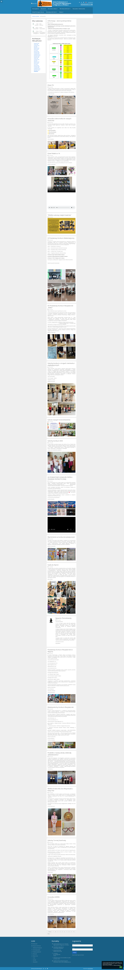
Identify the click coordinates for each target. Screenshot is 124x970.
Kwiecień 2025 (36, 62)
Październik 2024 (37, 69)
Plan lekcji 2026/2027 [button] (64, 8)
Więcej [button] (60, 12)
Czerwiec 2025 (36, 59)
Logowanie (90, 2)
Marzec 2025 (36, 63)
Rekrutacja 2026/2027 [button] (51, 12)
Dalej (48, 933)
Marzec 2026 (36, 49)
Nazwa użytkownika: (76, 943)
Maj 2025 (35, 60)
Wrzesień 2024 (36, 70)
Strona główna (35, 16)
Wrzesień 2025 (36, 56)
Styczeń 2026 (36, 51)
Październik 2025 (37, 55)
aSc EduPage (90, 968)
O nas (34, 958)
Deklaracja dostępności (37, 947)
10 (73, 931)
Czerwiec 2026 (36, 45)
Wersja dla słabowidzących (37, 968)
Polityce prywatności (117, 965)
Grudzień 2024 (36, 66)
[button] (83, 2)
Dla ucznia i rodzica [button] (52, 8)
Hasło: (73, 947)
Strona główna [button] (35, 8)
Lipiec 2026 (36, 44)
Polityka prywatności (37, 951)
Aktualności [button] (43, 8)
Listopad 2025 (36, 53)
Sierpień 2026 (36, 43)
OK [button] (120, 967)
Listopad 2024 (36, 67)
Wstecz (50, 931)
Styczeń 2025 (36, 65)
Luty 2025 (36, 64)
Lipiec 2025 (36, 58)
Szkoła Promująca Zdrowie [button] (38, 12)
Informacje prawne (36, 949)
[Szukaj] (92, 4)
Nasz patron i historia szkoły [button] (79, 8)
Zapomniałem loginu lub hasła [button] (78, 955)
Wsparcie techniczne (37, 945)
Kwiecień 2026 (36, 48)
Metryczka (35, 953)
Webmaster (35, 943)
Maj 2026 (35, 46)
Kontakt (34, 960)
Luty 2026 (36, 50)
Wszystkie (36, 71)
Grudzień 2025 (36, 52)
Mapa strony (35, 956)
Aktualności (43, 16)
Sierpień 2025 (36, 57)
